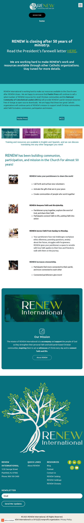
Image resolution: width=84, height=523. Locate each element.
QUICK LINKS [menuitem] (34, 462)
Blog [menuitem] (49, 466)
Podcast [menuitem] (50, 469)
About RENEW (42, 357)
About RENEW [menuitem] (34, 466)
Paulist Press (22, 118)
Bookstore (37, 15)
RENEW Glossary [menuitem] (54, 484)
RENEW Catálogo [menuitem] (54, 480)
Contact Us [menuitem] (51, 473)
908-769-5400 (13, 476)
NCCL (61, 118)
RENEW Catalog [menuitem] (53, 476)
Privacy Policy (66, 519)
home (42, 21)
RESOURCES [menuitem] (53, 462)
